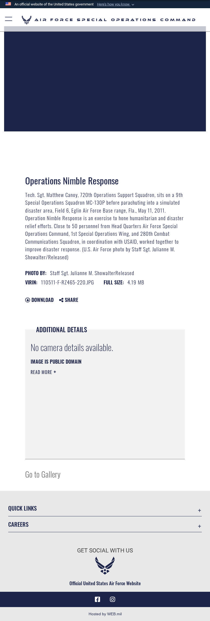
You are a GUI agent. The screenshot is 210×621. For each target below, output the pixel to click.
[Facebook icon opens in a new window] (97, 599)
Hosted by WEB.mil (105, 614)
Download (42, 299)
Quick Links (22, 508)
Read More (42, 372)
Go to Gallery (42, 474)
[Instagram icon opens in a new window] (113, 599)
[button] (116, 4)
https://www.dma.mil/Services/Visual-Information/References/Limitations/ (95, 414)
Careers (18, 524)
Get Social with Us (105, 550)
